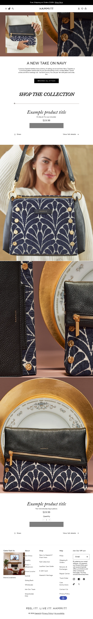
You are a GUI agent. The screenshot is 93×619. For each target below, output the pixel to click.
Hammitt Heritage (46, 575)
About (27, 551)
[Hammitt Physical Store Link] (9, 8)
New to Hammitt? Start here (46, 556)
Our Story (28, 556)
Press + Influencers (29, 566)
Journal (27, 576)
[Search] (13, 8)
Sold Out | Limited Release (46, 125)
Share (19, 134)
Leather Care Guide (46, 566)
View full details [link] (69, 134)
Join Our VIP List (79, 551)
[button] (63, 599)
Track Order (64, 578)
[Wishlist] (82, 9)
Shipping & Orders (63, 561)
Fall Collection (44, 562)
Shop (41, 551)
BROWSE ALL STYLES (46, 81)
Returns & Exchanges (63, 568)
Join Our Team (30, 589)
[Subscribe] (86, 556)
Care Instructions (64, 584)
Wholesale (29, 585)
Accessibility (59, 613)
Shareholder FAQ (29, 595)
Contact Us (64, 589)
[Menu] (6, 8)
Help (61, 551)
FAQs (61, 556)
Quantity (46, 516)
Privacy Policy (65, 594)
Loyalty (27, 560)
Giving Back (29, 580)
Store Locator (30, 571)
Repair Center (65, 574)
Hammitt (37, 613)
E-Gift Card (43, 571)
